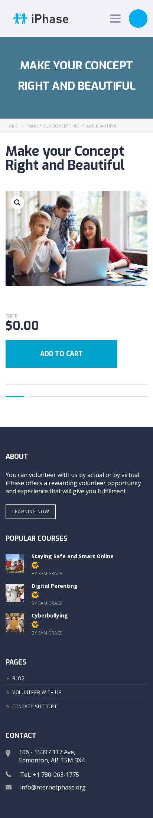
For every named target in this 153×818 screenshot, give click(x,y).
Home (12, 126)
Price (11, 316)
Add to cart (61, 354)
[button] (17, 202)
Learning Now (30, 512)
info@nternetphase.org (53, 787)
